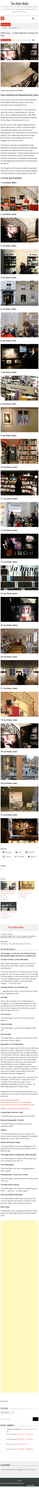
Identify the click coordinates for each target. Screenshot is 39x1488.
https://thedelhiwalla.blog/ (10, 1100)
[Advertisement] (19, 1306)
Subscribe (30, 1485)
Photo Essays (13, 28)
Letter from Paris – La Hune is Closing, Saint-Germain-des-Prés (8, 893)
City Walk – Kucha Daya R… (26, 1439)
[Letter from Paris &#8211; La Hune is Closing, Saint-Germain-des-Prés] (8, 885)
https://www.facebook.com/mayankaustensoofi (18, 1105)
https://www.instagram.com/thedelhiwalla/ (16, 1102)
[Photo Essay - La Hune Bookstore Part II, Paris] (19, 74)
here (26, 120)
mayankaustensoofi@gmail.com (18, 1108)
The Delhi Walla (17, 40)
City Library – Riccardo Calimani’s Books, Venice (16, 944)
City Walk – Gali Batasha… (26, 1449)
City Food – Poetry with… (26, 1434)
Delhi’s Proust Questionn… (20, 1444)
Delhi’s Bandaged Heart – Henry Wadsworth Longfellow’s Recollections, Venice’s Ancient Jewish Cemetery (18, 936)
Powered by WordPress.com (17, 1483)
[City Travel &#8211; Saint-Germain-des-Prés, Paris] (26, 885)
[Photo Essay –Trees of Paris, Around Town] (8, 906)
